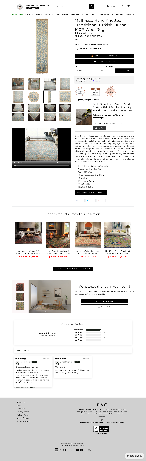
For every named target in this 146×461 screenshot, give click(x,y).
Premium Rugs (105, 14)
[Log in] (123, 6)
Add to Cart (99, 128)
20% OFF (17, 14)
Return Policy (23, 415)
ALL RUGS (29, 14)
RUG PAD (120, 14)
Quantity (109, 67)
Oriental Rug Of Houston (74, 443)
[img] (20, 359)
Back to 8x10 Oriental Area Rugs (75, 269)
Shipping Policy (23, 421)
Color (49, 14)
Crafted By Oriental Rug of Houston (73, 445)
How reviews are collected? (25, 387)
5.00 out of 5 (55, 333)
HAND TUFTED (77, 14)
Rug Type (90, 14)
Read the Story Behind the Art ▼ (91, 192)
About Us (21, 402)
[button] (80, 33)
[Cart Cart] (128, 6)
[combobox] (71, 6)
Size (39, 14)
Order (130, 14)
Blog (19, 405)
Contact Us (21, 409)
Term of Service (23, 418)
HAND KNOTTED (62, 14)
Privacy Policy (23, 412)
